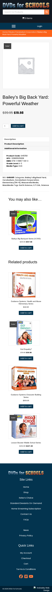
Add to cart (18, 125)
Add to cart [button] (26, 247)
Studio (11, 32)
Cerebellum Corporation (26, 32)
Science (45, 185)
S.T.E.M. (36, 185)
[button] (21, 576)
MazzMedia (8, 185)
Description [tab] (10, 139)
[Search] (46, 12)
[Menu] (14, 26)
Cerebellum (8, 180)
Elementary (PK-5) (12, 182)
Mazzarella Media (29, 182)
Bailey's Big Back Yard (35, 177)
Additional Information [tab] (15, 148)
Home (5, 32)
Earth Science (25, 185)
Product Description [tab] (14, 144)
